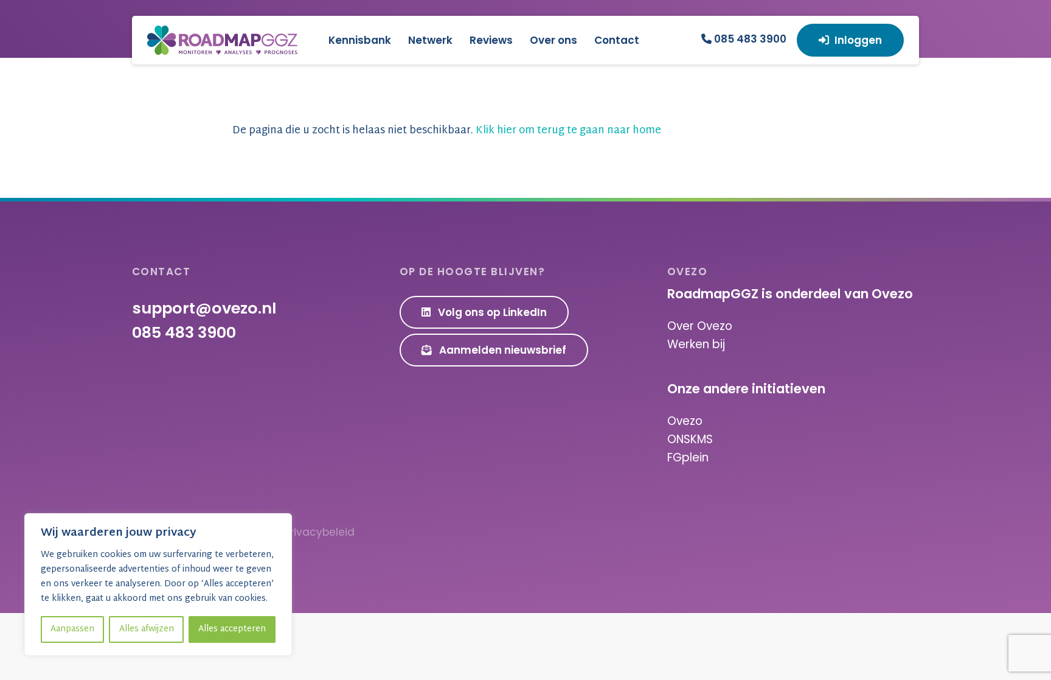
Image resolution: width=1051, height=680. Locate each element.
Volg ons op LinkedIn (491, 312)
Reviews (491, 40)
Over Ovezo (699, 326)
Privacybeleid (319, 532)
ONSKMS (690, 439)
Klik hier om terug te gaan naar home (568, 130)
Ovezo (684, 421)
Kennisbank (359, 40)
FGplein (688, 457)
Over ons (553, 40)
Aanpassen (72, 629)
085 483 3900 (749, 39)
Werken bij (696, 344)
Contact (616, 40)
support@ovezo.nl (204, 308)
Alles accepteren (232, 629)
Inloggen (858, 40)
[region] (158, 584)
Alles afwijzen (146, 629)
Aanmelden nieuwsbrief (501, 350)
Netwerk (430, 40)
